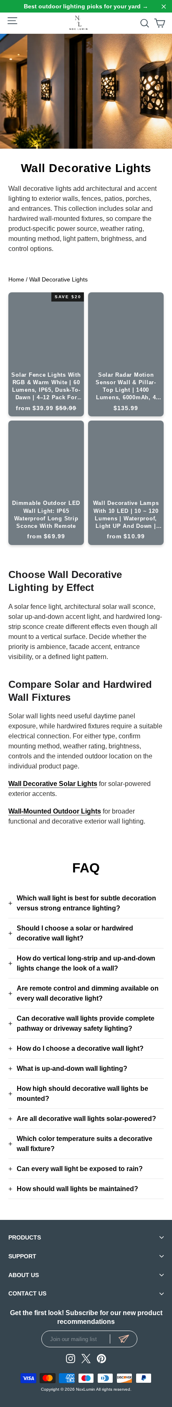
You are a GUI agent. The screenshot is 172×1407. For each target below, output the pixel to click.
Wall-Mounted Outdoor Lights (54, 811)
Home (16, 279)
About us (23, 1275)
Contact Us (27, 1293)
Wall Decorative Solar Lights (52, 783)
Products (24, 1237)
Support (22, 1256)
